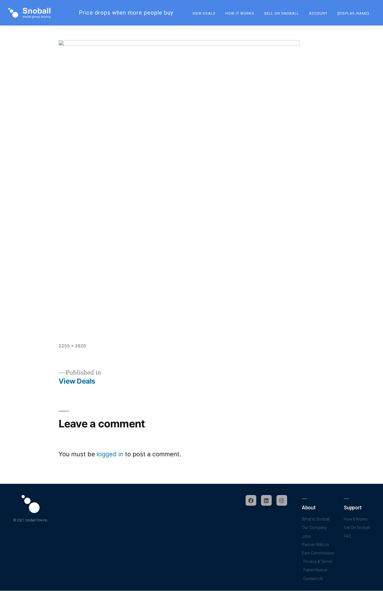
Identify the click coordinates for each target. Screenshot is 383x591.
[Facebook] (251, 500)
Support (352, 507)
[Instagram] (281, 500)
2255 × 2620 (72, 346)
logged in (110, 454)
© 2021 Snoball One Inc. (30, 520)
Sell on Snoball (281, 13)
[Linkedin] (266, 500)
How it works (239, 13)
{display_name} (353, 13)
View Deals (204, 13)
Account (318, 13)
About (308, 507)
